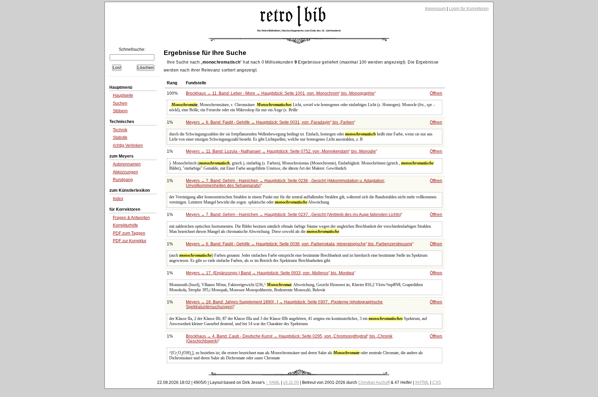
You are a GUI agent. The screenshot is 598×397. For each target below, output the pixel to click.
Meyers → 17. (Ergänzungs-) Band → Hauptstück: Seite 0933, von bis (270, 273)
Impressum (435, 8)
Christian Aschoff (374, 382)
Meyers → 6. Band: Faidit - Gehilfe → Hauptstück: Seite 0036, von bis (299, 244)
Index (118, 198)
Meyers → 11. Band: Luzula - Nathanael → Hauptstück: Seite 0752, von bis (281, 151)
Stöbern (120, 110)
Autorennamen (127, 164)
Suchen (120, 103)
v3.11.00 (291, 382)
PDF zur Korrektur (129, 240)
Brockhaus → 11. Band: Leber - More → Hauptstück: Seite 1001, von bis (280, 93)
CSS (436, 382)
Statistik (120, 137)
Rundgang (123, 179)
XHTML (422, 382)
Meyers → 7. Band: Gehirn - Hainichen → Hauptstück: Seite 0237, (293, 214)
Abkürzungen (125, 172)
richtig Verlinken (128, 145)
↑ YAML (273, 382)
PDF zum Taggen (129, 233)
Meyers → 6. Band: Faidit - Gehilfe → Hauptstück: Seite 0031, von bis (270, 122)
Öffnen (436, 93)
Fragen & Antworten (131, 217)
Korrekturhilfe (125, 225)
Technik (120, 129)
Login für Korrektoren (469, 8)
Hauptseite (123, 95)
